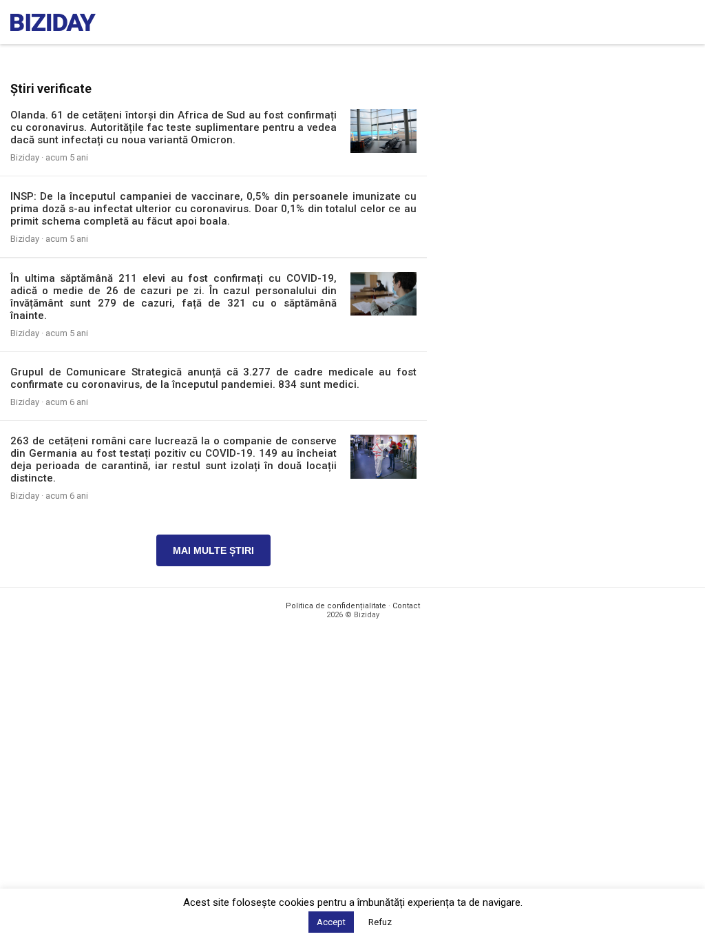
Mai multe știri (213, 550)
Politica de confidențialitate (336, 605)
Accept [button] (331, 922)
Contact (406, 605)
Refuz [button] (380, 922)
